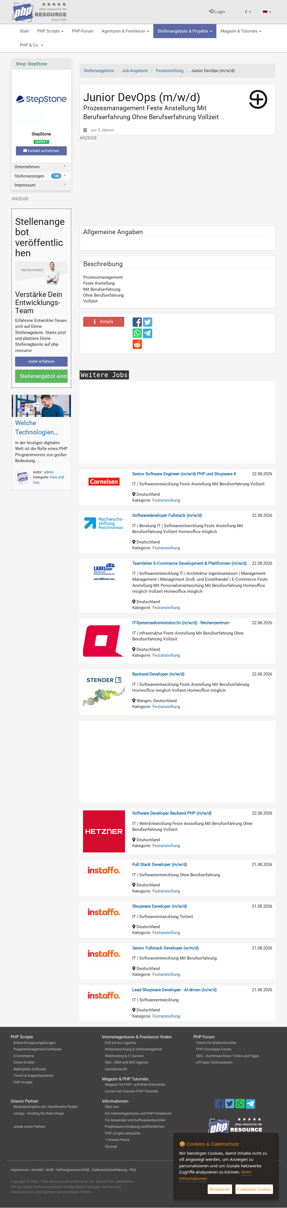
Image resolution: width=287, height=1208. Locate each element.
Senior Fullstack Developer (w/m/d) (165, 948)
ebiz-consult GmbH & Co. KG (71, 1181)
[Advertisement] (178, 180)
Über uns (112, 1107)
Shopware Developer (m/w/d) (159, 906)
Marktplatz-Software (29, 1069)
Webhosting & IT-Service (124, 1056)
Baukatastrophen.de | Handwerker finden (45, 1107)
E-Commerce (23, 1056)
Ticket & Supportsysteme (33, 1075)
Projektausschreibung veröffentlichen (135, 1126)
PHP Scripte (49, 31)
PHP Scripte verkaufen (123, 1133)
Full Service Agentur (120, 1043)
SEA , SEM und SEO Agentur (127, 1062)
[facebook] (138, 324)
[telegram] (147, 334)
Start (24, 31)
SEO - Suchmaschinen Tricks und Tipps (227, 1056)
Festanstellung (166, 500)
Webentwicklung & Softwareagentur (133, 1049)
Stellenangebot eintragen (44, 376)
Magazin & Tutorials (240, 31)
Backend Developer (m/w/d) (158, 674)
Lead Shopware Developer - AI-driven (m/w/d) (174, 989)
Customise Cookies (254, 1189)
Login (219, 11)
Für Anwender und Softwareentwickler (135, 1120)
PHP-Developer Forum (213, 1049)
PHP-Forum (82, 31)
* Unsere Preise (117, 1140)
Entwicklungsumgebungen (34, 1043)
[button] (248, 12)
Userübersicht (116, 1069)
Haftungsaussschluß (72, 1170)
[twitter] (147, 324)
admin (49, 472)
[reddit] (137, 346)
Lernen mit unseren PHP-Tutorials (131, 1091)
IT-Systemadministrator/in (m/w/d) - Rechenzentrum (180, 622)
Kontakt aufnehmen (43, 151)
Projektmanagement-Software (37, 1049)
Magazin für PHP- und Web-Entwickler (135, 1084)
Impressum (25, 185)
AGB (49, 1170)
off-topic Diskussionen (214, 1062)
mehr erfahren (41, 361)
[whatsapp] (138, 335)
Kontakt (37, 1170)
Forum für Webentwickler (216, 1043)
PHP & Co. (30, 45)
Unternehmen (27, 166)
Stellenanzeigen (37, 176)
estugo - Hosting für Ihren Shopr (38, 1113)
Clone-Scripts (24, 1062)
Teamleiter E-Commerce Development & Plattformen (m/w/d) (189, 563)
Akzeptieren (219, 1189)
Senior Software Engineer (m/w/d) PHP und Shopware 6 (184, 473)
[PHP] (39, 11)
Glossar (111, 1146)
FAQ (132, 1170)
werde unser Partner (29, 1126)
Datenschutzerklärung (109, 1170)
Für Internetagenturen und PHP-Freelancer (138, 1113)
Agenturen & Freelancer (124, 31)
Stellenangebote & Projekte (183, 31)
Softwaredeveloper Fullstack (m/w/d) (167, 515)
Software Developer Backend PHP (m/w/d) (172, 813)
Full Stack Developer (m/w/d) (159, 864)
